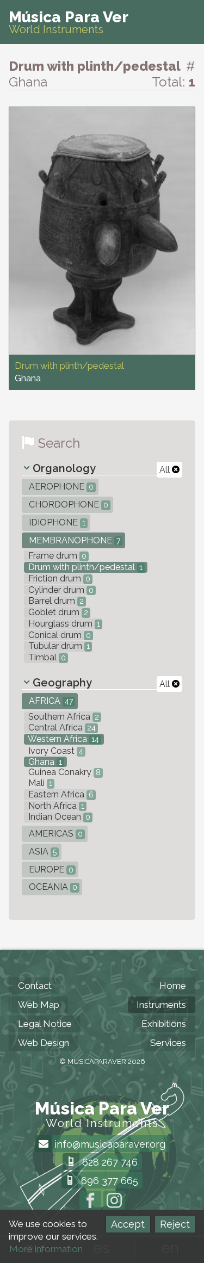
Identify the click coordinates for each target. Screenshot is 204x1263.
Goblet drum (57, 612)
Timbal (46, 657)
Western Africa (62, 739)
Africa (50, 701)
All (165, 470)
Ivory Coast (54, 751)
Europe (50, 869)
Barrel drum (55, 601)
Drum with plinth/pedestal (84, 567)
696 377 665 (108, 1180)
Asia (42, 851)
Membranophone (73, 540)
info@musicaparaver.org (108, 1144)
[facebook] (90, 1201)
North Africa (55, 806)
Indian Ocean (58, 817)
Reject (175, 1224)
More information (46, 1248)
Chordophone (67, 504)
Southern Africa (62, 716)
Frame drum (56, 555)
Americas (55, 833)
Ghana (44, 762)
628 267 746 (108, 1162)
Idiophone (56, 522)
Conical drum (58, 635)
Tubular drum (58, 646)
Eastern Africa (60, 794)
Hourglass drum (63, 623)
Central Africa (61, 727)
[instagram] (114, 1201)
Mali (39, 783)
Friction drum (58, 578)
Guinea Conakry (63, 772)
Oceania (52, 887)
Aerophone (60, 486)
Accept (128, 1224)
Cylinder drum (60, 590)
